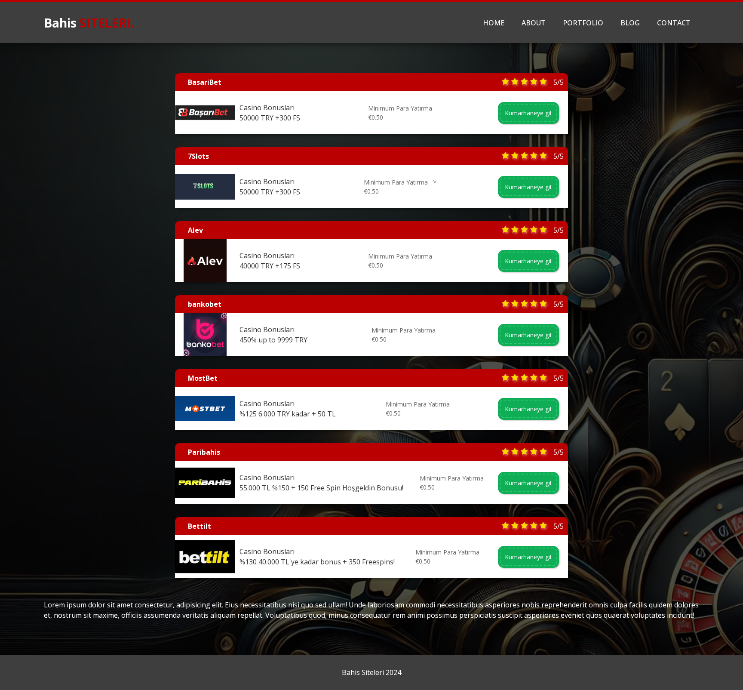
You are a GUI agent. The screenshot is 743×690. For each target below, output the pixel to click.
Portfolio (583, 23)
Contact (674, 23)
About (534, 23)
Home (493, 23)
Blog (630, 23)
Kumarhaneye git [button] (528, 113)
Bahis (89, 23)
